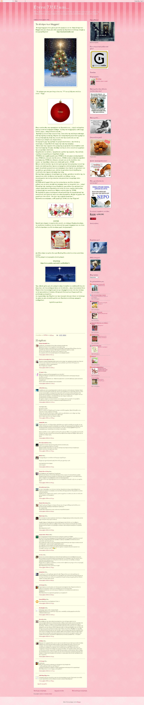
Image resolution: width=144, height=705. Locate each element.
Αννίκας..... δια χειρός (97, 312)
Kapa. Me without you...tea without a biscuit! (100, 323)
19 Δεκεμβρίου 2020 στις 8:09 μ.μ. (46, 580)
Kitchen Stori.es (95, 301)
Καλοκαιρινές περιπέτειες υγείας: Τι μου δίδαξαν (100, 297)
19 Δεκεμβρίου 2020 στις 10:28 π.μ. (47, 367)
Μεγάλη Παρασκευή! (102, 313)
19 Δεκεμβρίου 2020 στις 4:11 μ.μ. (46, 498)
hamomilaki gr (42, 599)
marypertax (41, 572)
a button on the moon (96, 345)
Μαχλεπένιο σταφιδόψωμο (101, 380)
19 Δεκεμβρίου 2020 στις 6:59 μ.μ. (46, 550)
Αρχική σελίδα (59, 691)
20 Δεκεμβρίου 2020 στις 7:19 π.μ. (46, 636)
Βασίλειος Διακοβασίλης (45, 359)
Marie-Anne (42, 516)
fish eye (40, 455)
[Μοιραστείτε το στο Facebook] (64, 335)
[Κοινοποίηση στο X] (62, 335)
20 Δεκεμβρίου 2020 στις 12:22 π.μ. (47, 614)
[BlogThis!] (61, 335)
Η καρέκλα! (100, 325)
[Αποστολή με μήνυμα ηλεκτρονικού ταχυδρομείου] (59, 335)
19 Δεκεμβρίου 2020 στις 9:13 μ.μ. (46, 603)
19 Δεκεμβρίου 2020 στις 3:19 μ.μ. (46, 451)
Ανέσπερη (41, 585)
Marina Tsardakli (43, 343)
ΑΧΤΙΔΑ (41, 641)
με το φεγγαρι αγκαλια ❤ (98, 284)
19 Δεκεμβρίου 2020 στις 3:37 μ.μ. (46, 467)
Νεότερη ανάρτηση (40, 691)
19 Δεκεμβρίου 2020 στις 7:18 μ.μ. (46, 567)
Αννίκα (41, 555)
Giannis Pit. (41, 422)
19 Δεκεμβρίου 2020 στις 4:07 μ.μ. (46, 482)
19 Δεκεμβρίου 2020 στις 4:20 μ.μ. (46, 511)
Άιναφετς (41, 372)
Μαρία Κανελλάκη (44, 471)
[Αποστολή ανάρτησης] (57, 335)
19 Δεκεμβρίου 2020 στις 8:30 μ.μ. (46, 594)
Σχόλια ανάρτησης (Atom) (46, 693)
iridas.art (94, 356)
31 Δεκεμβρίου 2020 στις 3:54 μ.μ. (46, 681)
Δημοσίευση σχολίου (42, 684)
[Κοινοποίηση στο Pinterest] (65, 335)
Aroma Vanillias (95, 378)
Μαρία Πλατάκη (43, 503)
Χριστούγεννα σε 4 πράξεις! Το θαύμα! (102, 337)
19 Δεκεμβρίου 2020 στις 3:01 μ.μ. (46, 438)
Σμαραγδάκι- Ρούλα (44, 534)
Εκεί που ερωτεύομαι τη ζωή (99, 295)
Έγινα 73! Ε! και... (51, 7)
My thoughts (42, 608)
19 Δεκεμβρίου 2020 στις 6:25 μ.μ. (46, 530)
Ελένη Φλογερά (43, 487)
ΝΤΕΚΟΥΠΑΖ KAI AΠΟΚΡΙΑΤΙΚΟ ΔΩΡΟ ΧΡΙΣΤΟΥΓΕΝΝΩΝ (102, 370)
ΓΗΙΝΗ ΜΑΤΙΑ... (95, 335)
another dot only (101, 285)
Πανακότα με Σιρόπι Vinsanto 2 (102, 303)
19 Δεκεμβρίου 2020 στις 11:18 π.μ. (47, 383)
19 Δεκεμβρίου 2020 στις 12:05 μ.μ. (47, 418)
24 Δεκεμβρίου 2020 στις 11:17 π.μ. (47, 671)
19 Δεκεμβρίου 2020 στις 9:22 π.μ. (46, 354)
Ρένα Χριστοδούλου (44, 442)
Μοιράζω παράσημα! (102, 347)
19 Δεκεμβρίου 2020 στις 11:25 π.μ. (47, 402)
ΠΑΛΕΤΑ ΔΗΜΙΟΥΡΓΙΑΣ (98, 367)
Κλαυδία (41, 619)
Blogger (79, 702)
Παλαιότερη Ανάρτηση (79, 691)
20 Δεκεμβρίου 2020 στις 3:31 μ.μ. (46, 656)
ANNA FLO (41, 388)
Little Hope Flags (43, 675)
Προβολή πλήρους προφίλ (102, 81)
